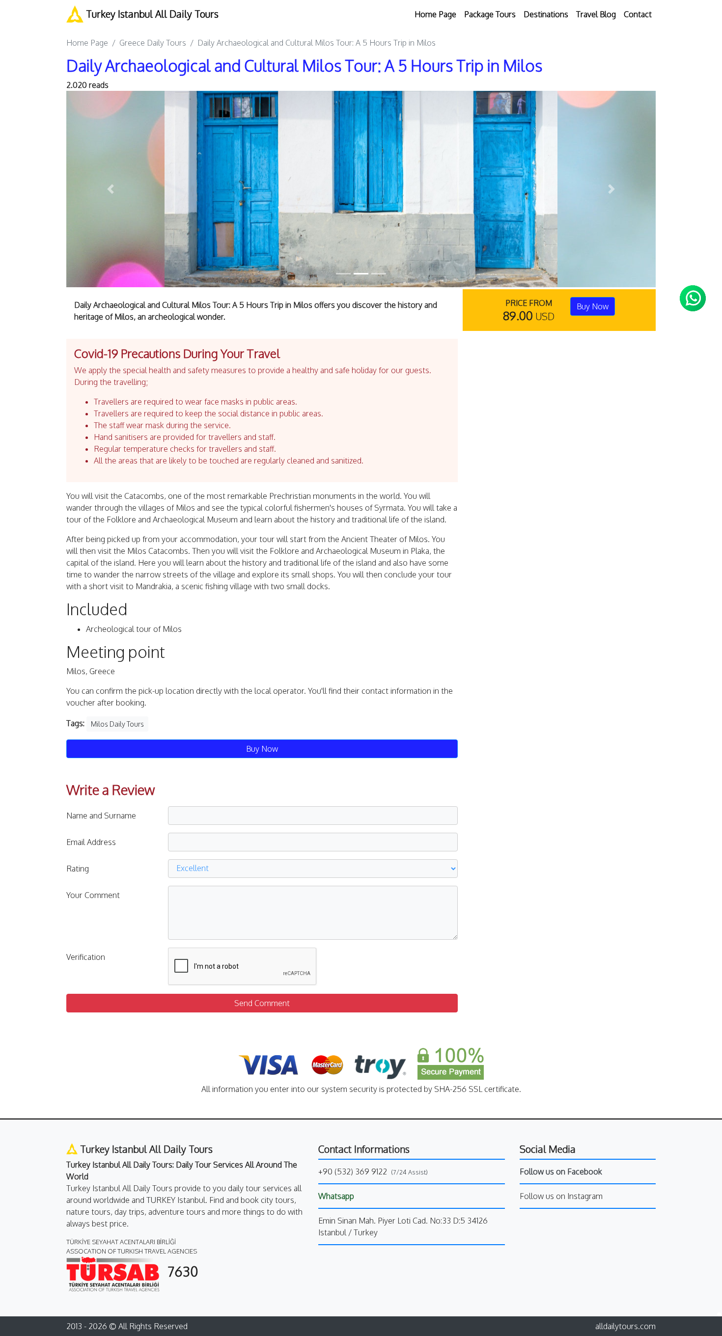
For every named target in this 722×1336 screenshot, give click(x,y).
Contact (638, 14)
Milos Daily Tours (117, 724)
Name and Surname (101, 815)
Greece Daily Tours (152, 43)
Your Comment (93, 895)
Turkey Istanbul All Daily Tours (151, 13)
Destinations (546, 14)
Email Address (91, 842)
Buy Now (593, 306)
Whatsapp (336, 1196)
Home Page (435, 14)
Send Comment (262, 1003)
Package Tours (490, 14)
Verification (85, 957)
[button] (110, 189)
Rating (77, 868)
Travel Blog (596, 14)
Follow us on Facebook (561, 1171)
